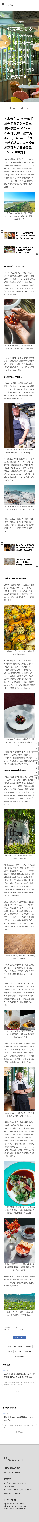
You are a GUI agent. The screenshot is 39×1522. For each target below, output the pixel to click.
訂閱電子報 (16, 1493)
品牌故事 (7, 1483)
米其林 (10, 1351)
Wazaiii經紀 (7, 1490)
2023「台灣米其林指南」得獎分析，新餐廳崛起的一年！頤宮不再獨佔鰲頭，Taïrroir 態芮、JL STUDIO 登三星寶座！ (25, 240)
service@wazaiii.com (21, 1506)
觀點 (9, 1346)
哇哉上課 (23, 1483)
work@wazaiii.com (19, 1503)
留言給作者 (19, 1337)
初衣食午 (18, 1351)
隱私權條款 (7, 1493)
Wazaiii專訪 (18, 1346)
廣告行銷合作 (8, 1472)
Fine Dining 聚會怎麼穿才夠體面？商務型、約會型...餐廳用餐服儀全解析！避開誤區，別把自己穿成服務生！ (25, 550)
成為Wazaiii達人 (18, 1490)
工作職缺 (17, 1472)
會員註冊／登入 (9, 1486)
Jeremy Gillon (19, 1356)
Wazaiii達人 (15, 1483)
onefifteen (28, 1351)
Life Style (28, 1346)
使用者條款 (28, 1490)
